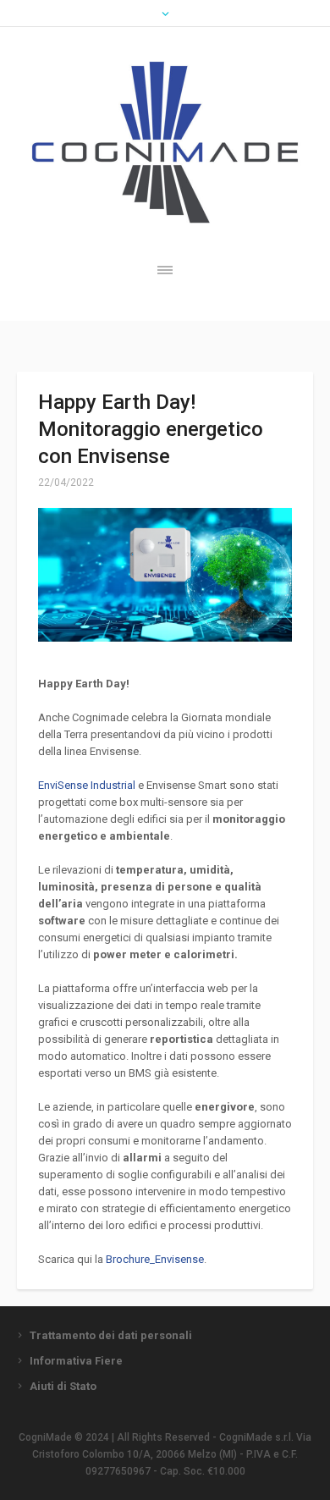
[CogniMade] (165, 142)
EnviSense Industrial (86, 785)
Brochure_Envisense (155, 1259)
